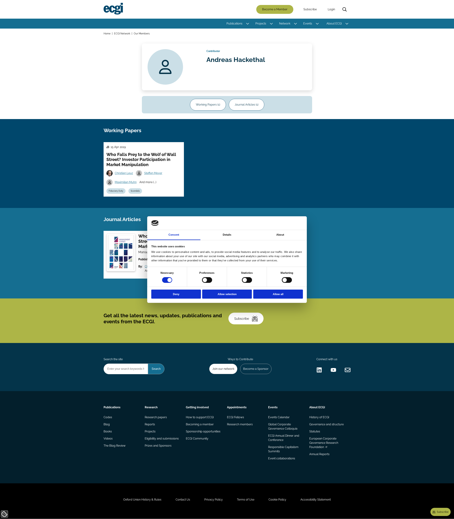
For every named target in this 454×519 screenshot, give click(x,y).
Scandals (135, 191)
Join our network (223, 368)
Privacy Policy (213, 499)
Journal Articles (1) (246, 104)
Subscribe (310, 9)
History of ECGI (319, 417)
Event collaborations (281, 458)
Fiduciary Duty (116, 191)
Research (151, 407)
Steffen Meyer (153, 173)
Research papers (156, 417)
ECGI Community (197, 438)
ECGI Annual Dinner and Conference (283, 438)
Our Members (142, 33)
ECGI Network (122, 33)
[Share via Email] (347, 370)
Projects (260, 23)
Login (331, 9)
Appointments (237, 407)
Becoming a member (200, 424)
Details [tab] (227, 234)
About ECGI (334, 23)
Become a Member (274, 9)
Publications (234, 23)
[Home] (113, 9)
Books (108, 431)
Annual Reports (319, 454)
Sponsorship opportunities (203, 431)
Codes (108, 417)
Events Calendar (279, 417)
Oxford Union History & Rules (142, 499)
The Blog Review (115, 445)
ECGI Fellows (235, 417)
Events (307, 23)
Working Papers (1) (208, 104)
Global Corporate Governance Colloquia (282, 426)
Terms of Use (245, 499)
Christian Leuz (124, 173)
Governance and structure (326, 424)
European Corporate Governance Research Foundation (323, 443)
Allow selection (227, 294)
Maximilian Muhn (126, 182)
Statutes (314, 431)
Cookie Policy (277, 499)
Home (107, 33)
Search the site (113, 359)
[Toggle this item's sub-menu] (247, 23)
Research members (240, 424)
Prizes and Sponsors (158, 445)
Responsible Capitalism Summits (283, 449)
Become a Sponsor (255, 368)
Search (344, 9)
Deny (176, 294)
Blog (107, 424)
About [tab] (280, 234)
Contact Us (183, 499)
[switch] (207, 280)
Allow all (278, 294)
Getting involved (197, 407)
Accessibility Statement (315, 499)
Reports (150, 424)
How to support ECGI (200, 417)
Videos (108, 438)
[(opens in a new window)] (319, 370)
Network (284, 23)
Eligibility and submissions (162, 438)
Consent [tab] (173, 234)
